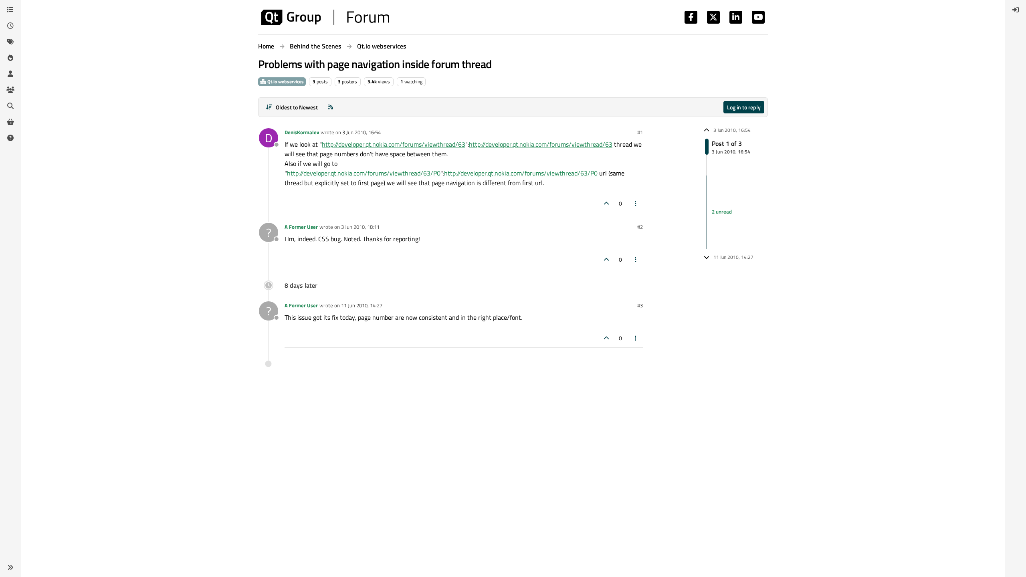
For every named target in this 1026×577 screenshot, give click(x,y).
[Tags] (10, 41)
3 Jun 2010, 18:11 (360, 227)
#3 (640, 305)
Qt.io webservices (285, 81)
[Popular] (10, 57)
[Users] (10, 73)
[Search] (10, 105)
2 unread (722, 212)
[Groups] (10, 89)
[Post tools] (636, 203)
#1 (640, 132)
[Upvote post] (606, 203)
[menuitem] (1015, 9)
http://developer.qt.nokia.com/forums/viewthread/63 (393, 144)
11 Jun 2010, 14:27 (361, 305)
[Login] (1015, 9)
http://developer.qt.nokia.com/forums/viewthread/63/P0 (363, 173)
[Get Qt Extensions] (10, 121)
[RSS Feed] (331, 107)
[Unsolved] (10, 137)
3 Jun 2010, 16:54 (361, 132)
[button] (10, 567)
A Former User (301, 227)
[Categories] (10, 9)
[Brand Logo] (325, 17)
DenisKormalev (302, 132)
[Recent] (10, 25)
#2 (640, 227)
